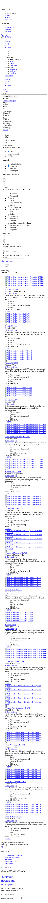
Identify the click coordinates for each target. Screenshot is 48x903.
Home (7, 41)
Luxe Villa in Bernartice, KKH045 (17, 437)
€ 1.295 (12, 728)
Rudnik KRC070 (11, 400)
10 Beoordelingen (11, 330)
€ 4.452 (12, 383)
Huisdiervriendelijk (16, 207)
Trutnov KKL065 (11, 363)
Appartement (14, 154)
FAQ (7, 46)
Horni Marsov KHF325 (13, 590)
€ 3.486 (12, 455)
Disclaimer (9, 863)
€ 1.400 (12, 346)
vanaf (7, 309)
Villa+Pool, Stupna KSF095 (15, 745)
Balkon (12, 214)
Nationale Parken (16, 164)
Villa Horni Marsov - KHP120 (16, 662)
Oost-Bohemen (15, 166)
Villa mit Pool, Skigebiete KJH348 (17, 708)
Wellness (13, 168)
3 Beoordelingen (11, 557)
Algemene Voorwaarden (14, 855)
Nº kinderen (7, 121)
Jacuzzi (12, 200)
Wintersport (14, 171)
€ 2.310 (12, 420)
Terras (12, 212)
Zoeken (3, 89)
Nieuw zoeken (8, 146)
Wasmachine (14, 209)
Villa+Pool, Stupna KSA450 (15, 782)
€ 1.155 (12, 492)
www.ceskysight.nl (7, 885)
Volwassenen (7, 111)
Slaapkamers (7, 126)
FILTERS (4, 91)
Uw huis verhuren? (12, 857)
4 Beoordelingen (11, 293)
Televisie (13, 227)
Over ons (8, 859)
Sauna (12, 198)
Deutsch (8, 31)
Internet (12, 205)
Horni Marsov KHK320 (13, 817)
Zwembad (13, 194)
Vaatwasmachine (16, 203)
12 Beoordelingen (11, 749)
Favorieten (4, 35)
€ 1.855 (12, 608)
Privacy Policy (10, 861)
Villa (11, 156)
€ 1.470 (12, 800)
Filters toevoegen (7, 261)
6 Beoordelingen (11, 666)
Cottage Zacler (10, 625)
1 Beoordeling (10, 404)
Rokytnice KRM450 (12, 289)
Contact (8, 48)
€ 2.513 (12, 309)
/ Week (18, 309)
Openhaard (14, 196)
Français (8, 29)
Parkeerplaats (14, 218)
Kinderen (6, 115)
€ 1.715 (12, 682)
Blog (7, 44)
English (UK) (10, 27)
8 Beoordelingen (11, 367)
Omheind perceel (16, 216)
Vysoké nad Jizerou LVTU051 (16, 553)
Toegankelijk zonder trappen (20, 225)
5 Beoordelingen (11, 441)
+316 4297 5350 (7, 877)
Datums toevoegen (9, 101)
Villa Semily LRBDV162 (14, 508)
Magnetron (14, 230)
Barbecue (13, 221)
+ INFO (8, 311)
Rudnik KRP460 (11, 326)
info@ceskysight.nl (8, 881)
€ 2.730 (12, 527)
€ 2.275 (12, 573)
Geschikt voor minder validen (20, 223)
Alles (11, 152)
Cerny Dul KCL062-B (13, 472)
